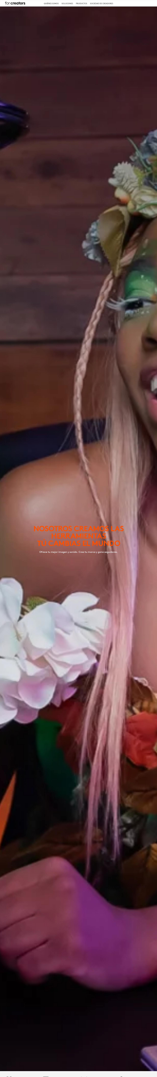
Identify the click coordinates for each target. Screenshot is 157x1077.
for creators (15, 3)
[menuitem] (51, 3)
